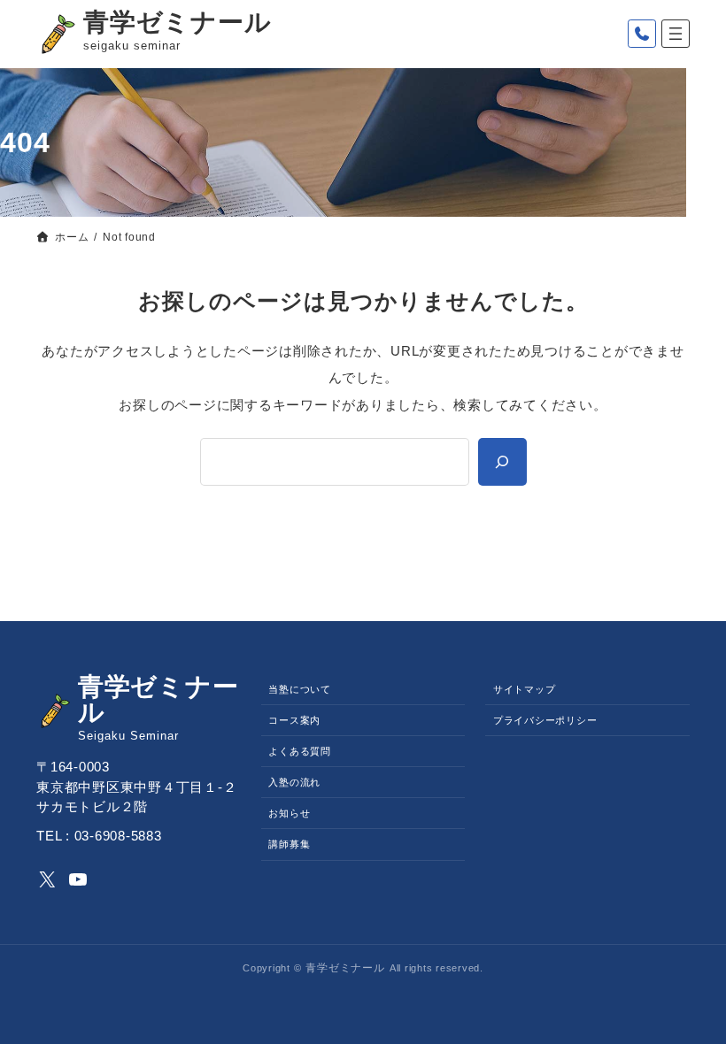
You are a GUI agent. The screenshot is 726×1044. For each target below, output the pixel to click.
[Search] (502, 461)
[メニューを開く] (675, 33)
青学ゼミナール (177, 22)
